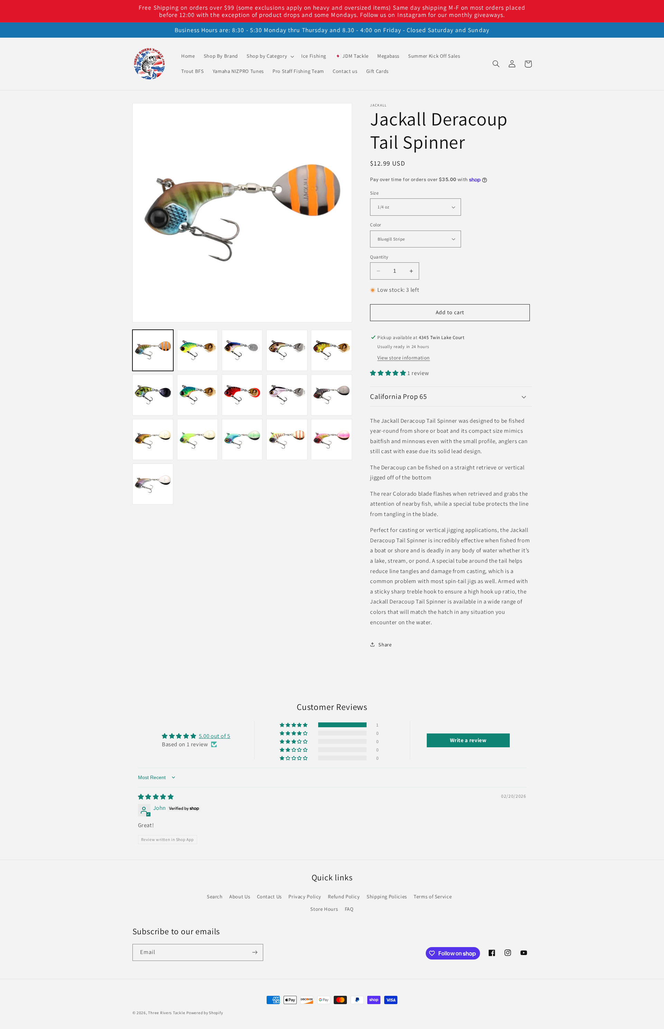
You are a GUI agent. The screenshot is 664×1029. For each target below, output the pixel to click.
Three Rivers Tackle (166, 1012)
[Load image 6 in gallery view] (153, 394)
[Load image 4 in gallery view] (286, 350)
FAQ (349, 909)
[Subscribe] (254, 952)
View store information (403, 357)
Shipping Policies (387, 896)
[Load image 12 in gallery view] (197, 439)
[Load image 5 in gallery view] (331, 350)
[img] (156, 797)
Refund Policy (344, 896)
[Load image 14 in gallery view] (286, 439)
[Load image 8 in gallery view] (242, 394)
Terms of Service (433, 896)
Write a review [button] (468, 740)
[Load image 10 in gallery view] (331, 394)
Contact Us (269, 896)
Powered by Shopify (204, 1012)
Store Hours (324, 909)
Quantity (379, 257)
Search (215, 896)
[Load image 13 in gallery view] (242, 439)
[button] (269, 56)
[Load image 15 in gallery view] (331, 439)
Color (375, 225)
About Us (239, 896)
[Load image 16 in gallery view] (153, 484)
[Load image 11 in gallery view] (153, 439)
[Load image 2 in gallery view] (197, 350)
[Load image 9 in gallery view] (286, 394)
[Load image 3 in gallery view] (242, 350)
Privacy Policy (304, 896)
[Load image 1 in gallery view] (153, 350)
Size (374, 193)
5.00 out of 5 (214, 736)
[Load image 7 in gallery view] (197, 394)
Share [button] (384, 644)
